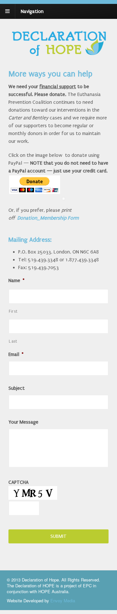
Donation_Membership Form (48, 218)
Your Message (23, 422)
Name (16, 280)
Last (13, 341)
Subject (16, 388)
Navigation (32, 11)
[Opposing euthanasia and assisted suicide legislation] (58, 55)
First (13, 311)
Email (15, 354)
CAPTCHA (18, 482)
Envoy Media (62, 600)
